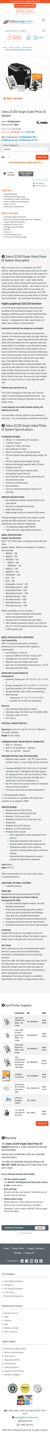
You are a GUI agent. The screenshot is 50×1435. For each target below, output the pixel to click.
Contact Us (29, 1253)
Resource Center (11, 1313)
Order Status (9, 1356)
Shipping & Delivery (12, 1360)
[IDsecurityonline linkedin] (22, 1261)
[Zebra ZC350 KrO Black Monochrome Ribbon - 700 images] (8, 1035)
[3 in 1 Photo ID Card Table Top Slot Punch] (7, 1113)
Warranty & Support (12, 1374)
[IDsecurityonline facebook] (27, 1261)
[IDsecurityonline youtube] (31, 1261)
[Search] (43, 30)
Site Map (17, 1253)
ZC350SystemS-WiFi (27, 137)
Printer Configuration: (10, 145)
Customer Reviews (41, 186)
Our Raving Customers (13, 1289)
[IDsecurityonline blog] (41, 1261)
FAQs (6, 1317)
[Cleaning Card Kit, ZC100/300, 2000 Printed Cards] (8, 1088)
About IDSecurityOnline (13, 1281)
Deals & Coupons (25, 11)
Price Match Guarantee (13, 1296)
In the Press (9, 1292)
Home (6, 1248)
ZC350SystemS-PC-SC (28, 140)
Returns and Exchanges (14, 1352)
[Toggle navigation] (43, 19)
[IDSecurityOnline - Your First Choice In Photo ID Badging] (18, 22)
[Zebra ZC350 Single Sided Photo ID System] (25, 78)
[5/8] (8, 1100)
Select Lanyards (10, 1331)
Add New (40, 1228)
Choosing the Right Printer (15, 1349)
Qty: (3, 157)
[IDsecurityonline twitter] (36, 1261)
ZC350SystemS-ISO (10, 140)
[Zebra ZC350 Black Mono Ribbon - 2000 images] (8, 1048)
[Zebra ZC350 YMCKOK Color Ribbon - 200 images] (7, 1021)
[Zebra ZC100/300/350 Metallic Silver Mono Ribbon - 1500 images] (8, 1062)
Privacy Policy (18, 1248)
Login (40, 37)
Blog (6, 1324)
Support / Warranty (36, 1248)
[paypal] (13, 1388)
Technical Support (11, 1367)
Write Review (39, 183)
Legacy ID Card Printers (14, 1371)
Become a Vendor (11, 1328)
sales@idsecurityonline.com (26, 1417)
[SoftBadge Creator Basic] (6, 1076)
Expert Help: (25, 6)
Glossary (7, 1320)
